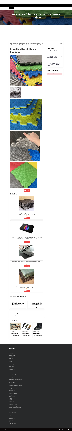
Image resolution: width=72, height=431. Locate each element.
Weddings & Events (12, 423)
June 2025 (11, 356)
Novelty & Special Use (13, 404)
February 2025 (11, 361)
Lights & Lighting (12, 396)
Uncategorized (11, 418)
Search (48, 42)
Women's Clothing (12, 424)
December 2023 (12, 367)
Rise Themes (69, 429)
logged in (16, 315)
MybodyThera (13, 2)
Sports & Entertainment (14, 333)
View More (26, 190)
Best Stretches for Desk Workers (34, 8)
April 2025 (11, 358)
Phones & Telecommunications (15, 407)
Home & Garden (12, 390)
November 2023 (12, 369)
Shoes (10, 410)
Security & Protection (13, 409)
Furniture (10, 387)
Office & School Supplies (13, 406)
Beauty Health (11, 380)
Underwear (11, 420)
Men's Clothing (11, 399)
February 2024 (11, 364)
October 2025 (11, 353)
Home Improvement (13, 393)
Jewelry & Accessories (13, 395)
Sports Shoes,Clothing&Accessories (15, 413)
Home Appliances (12, 391)
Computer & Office (12, 382)
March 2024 (11, 363)
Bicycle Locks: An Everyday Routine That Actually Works (53, 60)
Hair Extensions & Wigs (13, 388)
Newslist (60, 429)
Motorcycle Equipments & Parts (15, 402)
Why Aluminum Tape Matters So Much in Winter (18, 8)
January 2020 (11, 371)
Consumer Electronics (13, 384)
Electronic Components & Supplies (15, 385)
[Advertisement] (36, 32)
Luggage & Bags (12, 398)
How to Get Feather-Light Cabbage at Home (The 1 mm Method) (54, 57)
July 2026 (10, 352)
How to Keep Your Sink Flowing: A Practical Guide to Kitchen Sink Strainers (53, 64)
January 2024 (11, 366)
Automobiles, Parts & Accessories (15, 379)
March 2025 (11, 360)
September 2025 (12, 355)
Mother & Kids (11, 401)
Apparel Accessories (13, 377)
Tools (10, 415)
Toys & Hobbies (12, 417)
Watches (10, 421)
